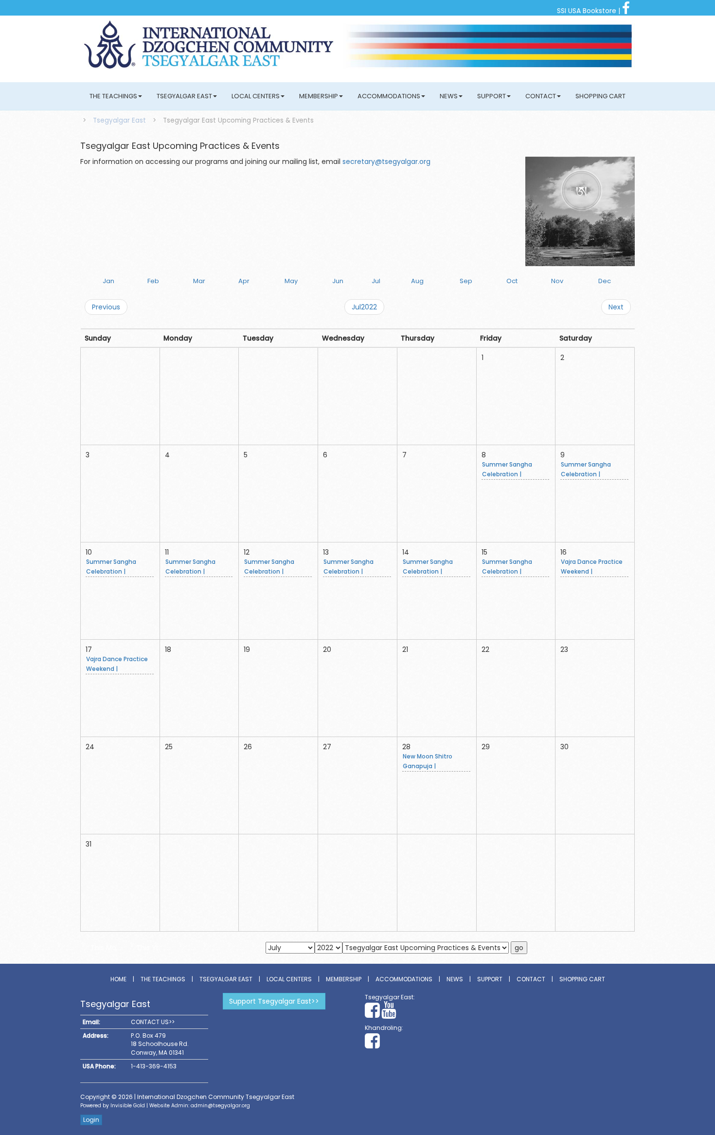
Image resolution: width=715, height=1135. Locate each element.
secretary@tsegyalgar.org (386, 161)
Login (91, 1120)
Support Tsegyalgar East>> (274, 1001)
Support (491, 96)
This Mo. (104, 948)
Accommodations (389, 96)
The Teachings (113, 96)
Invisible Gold (127, 1105)
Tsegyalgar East (184, 96)
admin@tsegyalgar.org (220, 1105)
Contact (540, 96)
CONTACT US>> (153, 1022)
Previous (106, 307)
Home (118, 979)
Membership (318, 96)
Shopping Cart (600, 96)
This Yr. (148, 948)
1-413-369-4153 (154, 1066)
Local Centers (256, 96)
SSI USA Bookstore (586, 11)
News (449, 96)
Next (616, 307)
